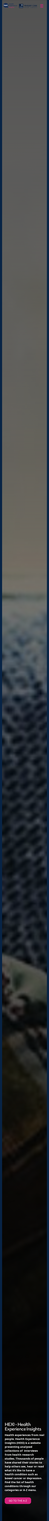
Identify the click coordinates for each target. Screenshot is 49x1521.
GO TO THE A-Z (18, 1501)
